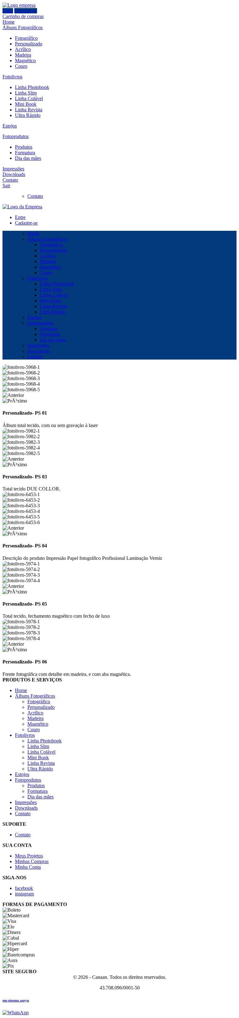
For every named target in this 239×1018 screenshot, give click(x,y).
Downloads (13, 174)
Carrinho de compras (23, 16)
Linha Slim (26, 92)
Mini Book (25, 104)
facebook (24, 888)
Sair (6, 185)
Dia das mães (28, 158)
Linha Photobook (32, 87)
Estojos (9, 125)
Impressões (13, 168)
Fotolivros (12, 76)
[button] (119, 395)
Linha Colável (29, 98)
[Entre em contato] (15, 1012)
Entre (7, 10)
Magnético (25, 60)
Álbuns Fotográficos (22, 27)
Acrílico (23, 49)
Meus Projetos (29, 855)
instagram (24, 893)
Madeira (23, 55)
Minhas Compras (32, 861)
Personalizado (28, 43)
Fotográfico (26, 38)
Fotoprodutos (15, 136)
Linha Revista (28, 109)
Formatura (25, 152)
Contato (10, 180)
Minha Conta (28, 867)
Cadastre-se (25, 10)
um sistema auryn (15, 1000)
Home (8, 22)
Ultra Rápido (27, 115)
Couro (21, 66)
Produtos (23, 147)
